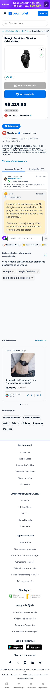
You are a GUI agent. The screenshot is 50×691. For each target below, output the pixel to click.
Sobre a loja (13, 126)
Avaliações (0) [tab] (36, 169)
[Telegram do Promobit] (40, 662)
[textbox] (25, 238)
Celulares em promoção (25, 549)
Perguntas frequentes (25, 625)
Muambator (25, 526)
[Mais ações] (41, 49)
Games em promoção (25, 561)
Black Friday (25, 542)
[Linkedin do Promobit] (32, 662)
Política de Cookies (25, 465)
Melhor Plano (25, 507)
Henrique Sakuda (14, 179)
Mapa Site (25, 484)
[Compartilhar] (41, 55)
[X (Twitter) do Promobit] (17, 662)
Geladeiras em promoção (25, 568)
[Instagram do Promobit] (25, 662)
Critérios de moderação (25, 618)
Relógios (25, 31)
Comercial (25, 452)
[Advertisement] (25, 309)
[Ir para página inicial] (4, 31)
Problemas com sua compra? (25, 631)
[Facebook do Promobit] (10, 662)
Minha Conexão (25, 520)
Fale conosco (25, 458)
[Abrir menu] (5, 13)
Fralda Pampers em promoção (25, 574)
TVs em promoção (25, 581)
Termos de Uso (25, 478)
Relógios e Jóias (13, 31)
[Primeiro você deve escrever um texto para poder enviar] (46, 238)
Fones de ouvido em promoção (25, 555)
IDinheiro (25, 500)
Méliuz (25, 513)
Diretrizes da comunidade (25, 612)
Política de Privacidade (25, 471)
